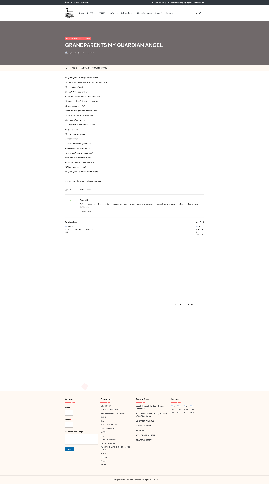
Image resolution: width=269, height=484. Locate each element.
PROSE (103, 465)
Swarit (84, 200)
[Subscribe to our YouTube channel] (186, 409)
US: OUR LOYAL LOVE (145, 421)
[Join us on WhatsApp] (192, 409)
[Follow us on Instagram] (179, 409)
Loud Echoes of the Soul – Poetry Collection (150, 407)
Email (68, 420)
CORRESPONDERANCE (110, 410)
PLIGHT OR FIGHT (143, 426)
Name (68, 408)
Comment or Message (75, 432)
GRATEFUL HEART (144, 440)
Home (102, 421)
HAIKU (103, 417)
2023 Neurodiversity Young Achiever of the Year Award (151, 414)
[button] (85, 211)
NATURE (104, 453)
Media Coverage (107, 443)
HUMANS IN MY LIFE (74, 39)
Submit (70, 449)
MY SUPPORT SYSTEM (145, 435)
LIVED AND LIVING (108, 439)
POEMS (87, 39)
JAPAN (103, 432)
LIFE (102, 436)
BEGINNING (141, 430)
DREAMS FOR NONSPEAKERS (112, 413)
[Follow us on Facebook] (173, 409)
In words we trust (107, 428)
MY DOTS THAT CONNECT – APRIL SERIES (115, 448)
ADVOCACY (105, 406)
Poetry (103, 461)
